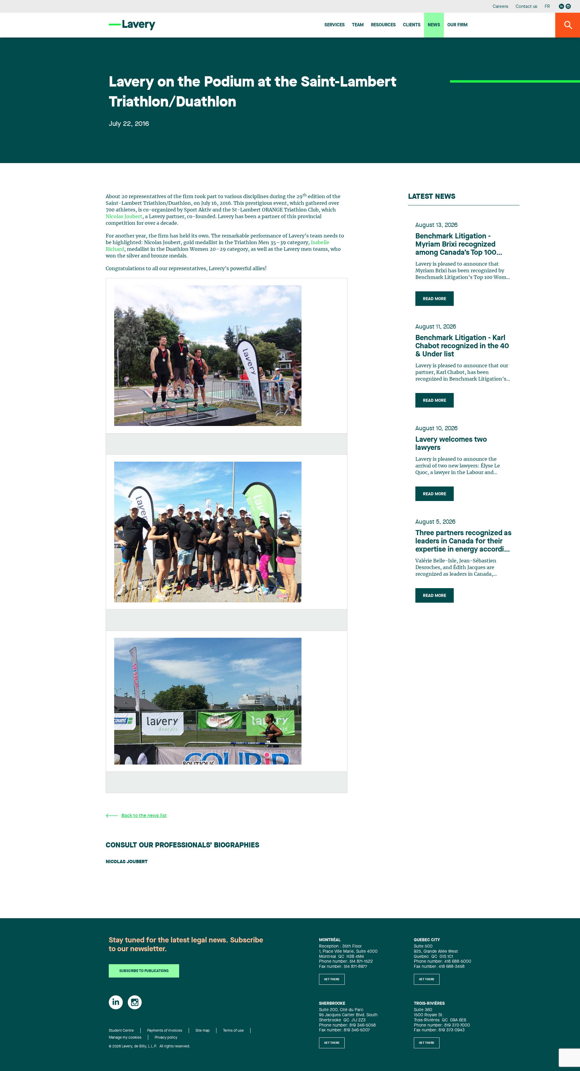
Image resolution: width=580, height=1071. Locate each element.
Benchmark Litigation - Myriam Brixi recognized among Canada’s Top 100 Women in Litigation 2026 (457, 245)
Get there (332, 979)
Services (334, 25)
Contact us (526, 7)
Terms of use (233, 1031)
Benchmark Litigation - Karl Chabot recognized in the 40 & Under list (462, 346)
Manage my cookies (125, 1038)
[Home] (132, 25)
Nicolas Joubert (124, 216)
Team (358, 25)
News (434, 25)
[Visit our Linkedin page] (561, 6)
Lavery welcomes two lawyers (451, 444)
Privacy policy (166, 1038)
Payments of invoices (164, 1031)
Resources (383, 25)
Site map (202, 1031)
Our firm (457, 25)
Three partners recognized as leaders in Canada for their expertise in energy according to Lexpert (463, 542)
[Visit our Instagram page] (568, 6)
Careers (501, 7)
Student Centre (121, 1031)
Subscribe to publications (144, 971)
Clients (411, 25)
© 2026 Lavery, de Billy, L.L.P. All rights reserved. (149, 1046)
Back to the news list (144, 816)
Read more (434, 299)
